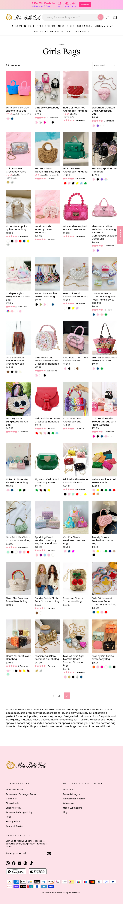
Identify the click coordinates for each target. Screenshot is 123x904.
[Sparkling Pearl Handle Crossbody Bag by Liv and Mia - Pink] (48, 555)
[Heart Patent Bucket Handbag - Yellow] (24, 670)
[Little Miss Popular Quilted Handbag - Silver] (8, 244)
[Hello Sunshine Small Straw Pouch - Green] (106, 490)
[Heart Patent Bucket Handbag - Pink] (8, 670)
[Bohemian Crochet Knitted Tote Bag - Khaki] (40, 304)
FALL (31, 26)
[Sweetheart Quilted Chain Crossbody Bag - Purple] (97, 125)
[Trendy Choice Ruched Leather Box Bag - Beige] (114, 551)
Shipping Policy (13, 807)
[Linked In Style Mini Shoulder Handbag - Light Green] (20, 490)
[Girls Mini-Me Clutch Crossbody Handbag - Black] (12, 552)
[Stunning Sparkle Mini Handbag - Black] (97, 179)
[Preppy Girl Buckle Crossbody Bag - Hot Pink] (101, 667)
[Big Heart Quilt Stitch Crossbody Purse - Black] (44, 490)
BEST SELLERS (46, 26)
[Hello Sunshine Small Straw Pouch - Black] (101, 490)
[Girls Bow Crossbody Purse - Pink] (36, 122)
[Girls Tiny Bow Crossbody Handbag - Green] (85, 183)
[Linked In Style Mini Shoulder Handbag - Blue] (12, 490)
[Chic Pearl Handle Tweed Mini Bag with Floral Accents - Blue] (101, 436)
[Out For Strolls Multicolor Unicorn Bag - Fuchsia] (73, 551)
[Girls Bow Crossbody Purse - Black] (52, 122)
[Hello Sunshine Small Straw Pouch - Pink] (93, 490)
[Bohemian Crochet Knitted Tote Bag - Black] (36, 304)
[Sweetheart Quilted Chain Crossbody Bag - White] (101, 125)
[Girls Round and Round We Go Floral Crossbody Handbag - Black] (44, 375)
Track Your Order (14, 789)
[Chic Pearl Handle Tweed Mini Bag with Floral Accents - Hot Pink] (93, 436)
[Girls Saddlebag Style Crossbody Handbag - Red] (36, 433)
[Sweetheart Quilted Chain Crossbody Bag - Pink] (93, 125)
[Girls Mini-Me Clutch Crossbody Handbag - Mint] (8, 552)
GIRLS (71, 26)
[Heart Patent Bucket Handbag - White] (12, 670)
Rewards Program (72, 794)
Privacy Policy (13, 821)
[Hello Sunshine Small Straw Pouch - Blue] (110, 490)
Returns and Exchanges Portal (21, 794)
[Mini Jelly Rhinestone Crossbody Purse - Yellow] (85, 494)
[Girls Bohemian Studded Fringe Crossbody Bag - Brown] (8, 371)
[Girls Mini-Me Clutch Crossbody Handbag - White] (16, 552)
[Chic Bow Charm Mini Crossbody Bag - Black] (69, 368)
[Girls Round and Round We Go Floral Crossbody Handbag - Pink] (36, 375)
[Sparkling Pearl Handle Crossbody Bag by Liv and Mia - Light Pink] (36, 555)
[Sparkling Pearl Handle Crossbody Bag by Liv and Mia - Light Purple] (40, 555)
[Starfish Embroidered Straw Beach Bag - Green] (101, 368)
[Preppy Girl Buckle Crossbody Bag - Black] (114, 667)
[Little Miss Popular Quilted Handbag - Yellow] (28, 241)
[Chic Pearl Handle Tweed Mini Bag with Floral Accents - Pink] (106, 436)
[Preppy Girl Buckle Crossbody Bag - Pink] (97, 667)
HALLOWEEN (18, 26)
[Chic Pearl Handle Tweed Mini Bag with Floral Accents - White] (110, 436)
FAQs (8, 817)
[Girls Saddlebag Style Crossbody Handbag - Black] (48, 433)
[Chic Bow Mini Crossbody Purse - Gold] (8, 182)
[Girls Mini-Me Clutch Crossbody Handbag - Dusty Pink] (24, 552)
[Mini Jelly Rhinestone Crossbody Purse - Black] (65, 494)
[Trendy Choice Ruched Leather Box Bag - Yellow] (97, 551)
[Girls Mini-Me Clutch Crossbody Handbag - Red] (28, 552)
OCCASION (85, 26)
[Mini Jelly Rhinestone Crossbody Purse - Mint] (73, 494)
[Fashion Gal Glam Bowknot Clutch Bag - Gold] (36, 670)
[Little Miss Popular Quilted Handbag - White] (8, 241)
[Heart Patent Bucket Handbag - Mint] (8, 674)
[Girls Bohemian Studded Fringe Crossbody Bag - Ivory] (20, 371)
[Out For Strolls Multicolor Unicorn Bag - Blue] (69, 551)
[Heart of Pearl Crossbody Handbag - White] (65, 308)
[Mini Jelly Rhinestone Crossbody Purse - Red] (77, 494)
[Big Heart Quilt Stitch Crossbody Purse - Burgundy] (40, 490)
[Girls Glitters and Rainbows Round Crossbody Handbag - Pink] (101, 612)
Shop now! (85, 5)
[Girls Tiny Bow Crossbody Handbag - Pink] (69, 183)
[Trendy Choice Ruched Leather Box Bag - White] (101, 551)
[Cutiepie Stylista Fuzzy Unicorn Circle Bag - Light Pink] (12, 311)
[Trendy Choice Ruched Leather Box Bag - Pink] (93, 551)
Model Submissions (72, 807)
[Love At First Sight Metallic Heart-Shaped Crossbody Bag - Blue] (81, 677)
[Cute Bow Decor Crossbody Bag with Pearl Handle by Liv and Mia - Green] (106, 314)
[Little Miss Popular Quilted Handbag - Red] (20, 241)
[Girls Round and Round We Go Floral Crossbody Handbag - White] (40, 375)
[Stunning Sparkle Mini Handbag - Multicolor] (106, 179)
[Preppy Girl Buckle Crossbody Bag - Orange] (93, 667)
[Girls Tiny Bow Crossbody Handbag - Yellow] (77, 183)
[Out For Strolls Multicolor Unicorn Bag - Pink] (65, 551)
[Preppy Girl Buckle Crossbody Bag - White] (106, 667)
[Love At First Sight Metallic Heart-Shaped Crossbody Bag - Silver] (77, 677)
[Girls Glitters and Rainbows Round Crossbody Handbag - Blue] (93, 612)
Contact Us (12, 798)
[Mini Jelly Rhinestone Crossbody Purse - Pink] (69, 494)
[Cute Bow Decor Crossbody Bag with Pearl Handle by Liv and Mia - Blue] (93, 314)
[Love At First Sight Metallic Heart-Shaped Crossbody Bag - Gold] (69, 677)
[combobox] (73, 17)
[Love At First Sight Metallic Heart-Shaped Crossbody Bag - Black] (73, 677)
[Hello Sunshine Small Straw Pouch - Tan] (97, 493)
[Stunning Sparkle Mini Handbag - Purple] (101, 179)
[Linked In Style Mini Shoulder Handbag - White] (16, 490)
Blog (65, 812)
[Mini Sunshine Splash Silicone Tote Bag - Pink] (8, 118)
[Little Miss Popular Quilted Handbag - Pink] (16, 241)
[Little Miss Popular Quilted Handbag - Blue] (24, 241)
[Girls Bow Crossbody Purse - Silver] (40, 122)
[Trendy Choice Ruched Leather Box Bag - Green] (106, 551)
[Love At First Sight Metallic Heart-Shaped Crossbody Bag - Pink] (65, 677)
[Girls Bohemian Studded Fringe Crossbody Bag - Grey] (16, 371)
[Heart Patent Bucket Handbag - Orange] (20, 670)
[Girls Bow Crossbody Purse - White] (48, 122)
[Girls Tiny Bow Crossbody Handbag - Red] (65, 183)
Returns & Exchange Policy (19, 812)
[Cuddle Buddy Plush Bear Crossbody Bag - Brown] (36, 613)
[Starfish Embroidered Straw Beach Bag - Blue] (97, 368)
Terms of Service (14, 826)
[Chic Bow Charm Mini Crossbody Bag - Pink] (65, 368)
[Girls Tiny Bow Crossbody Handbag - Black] (73, 183)
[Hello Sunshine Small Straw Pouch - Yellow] (97, 490)
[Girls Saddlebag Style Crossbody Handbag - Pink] (44, 433)
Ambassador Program (74, 798)
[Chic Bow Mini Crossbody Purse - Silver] (12, 182)
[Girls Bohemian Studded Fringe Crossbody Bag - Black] (12, 371)
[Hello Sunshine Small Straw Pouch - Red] (114, 490)
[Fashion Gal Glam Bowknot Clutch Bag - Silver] (40, 670)
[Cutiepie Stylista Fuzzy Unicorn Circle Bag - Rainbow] (8, 311)
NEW (61, 26)
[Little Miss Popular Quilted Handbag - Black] (12, 241)
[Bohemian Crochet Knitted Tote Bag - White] (48, 304)
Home (61, 44)
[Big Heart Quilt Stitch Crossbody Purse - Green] (36, 490)
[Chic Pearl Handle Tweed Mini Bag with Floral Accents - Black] (97, 436)
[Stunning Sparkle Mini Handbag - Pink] (93, 179)
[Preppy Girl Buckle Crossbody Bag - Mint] (110, 667)
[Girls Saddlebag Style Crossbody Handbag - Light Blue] (57, 433)
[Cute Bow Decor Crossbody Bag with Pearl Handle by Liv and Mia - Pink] (97, 314)
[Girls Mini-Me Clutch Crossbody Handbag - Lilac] (20, 552)
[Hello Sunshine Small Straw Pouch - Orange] (93, 493)
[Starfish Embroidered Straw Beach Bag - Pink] (93, 368)
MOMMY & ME (104, 26)
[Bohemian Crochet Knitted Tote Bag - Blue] (52, 304)
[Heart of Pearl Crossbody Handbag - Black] (69, 308)
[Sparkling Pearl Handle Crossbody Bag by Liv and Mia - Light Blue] (44, 555)
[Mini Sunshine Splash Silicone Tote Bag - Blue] (12, 118)
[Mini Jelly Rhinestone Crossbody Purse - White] (81, 494)
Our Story (68, 789)
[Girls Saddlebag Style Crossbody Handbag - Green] (52, 433)
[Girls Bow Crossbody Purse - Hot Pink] (44, 122)
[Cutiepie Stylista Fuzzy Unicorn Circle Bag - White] (16, 311)
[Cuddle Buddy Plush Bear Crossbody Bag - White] (40, 613)
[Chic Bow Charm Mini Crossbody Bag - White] (73, 368)
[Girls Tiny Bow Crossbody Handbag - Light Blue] (81, 183)
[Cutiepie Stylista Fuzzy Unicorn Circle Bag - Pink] (20, 311)
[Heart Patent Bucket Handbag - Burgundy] (28, 670)
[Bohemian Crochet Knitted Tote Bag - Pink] (44, 304)
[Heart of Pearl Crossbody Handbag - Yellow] (73, 308)
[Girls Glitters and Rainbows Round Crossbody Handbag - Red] (106, 612)
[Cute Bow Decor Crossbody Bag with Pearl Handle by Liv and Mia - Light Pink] (101, 314)
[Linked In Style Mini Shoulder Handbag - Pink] (8, 490)
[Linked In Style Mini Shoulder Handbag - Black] (24, 490)
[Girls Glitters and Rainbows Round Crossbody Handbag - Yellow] (97, 612)
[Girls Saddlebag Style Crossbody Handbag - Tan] (40, 433)
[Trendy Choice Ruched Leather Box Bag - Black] (93, 554)
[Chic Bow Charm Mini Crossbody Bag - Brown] (77, 368)
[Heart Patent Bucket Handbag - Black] (16, 670)
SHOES (38, 31)
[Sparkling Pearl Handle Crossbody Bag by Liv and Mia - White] (52, 555)
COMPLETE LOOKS (57, 31)
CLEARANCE (81, 31)
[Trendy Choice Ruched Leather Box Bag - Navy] (110, 551)
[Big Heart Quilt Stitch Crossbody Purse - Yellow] (48, 490)
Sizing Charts (12, 803)
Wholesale (68, 803)
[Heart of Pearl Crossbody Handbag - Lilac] (77, 308)
